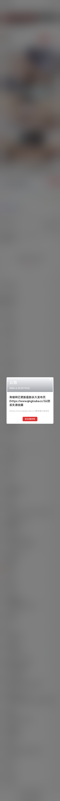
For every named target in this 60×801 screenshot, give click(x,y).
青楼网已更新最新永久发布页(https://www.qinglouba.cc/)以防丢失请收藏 (29, 401)
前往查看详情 (30, 419)
